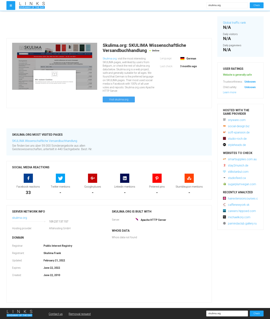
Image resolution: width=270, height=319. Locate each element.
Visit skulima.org (118, 99)
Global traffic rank (234, 22)
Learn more (229, 92)
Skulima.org (110, 58)
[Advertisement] (109, 24)
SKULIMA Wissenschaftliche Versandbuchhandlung (44, 141)
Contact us (56, 314)
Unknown (250, 81)
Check (256, 5)
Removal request (80, 314)
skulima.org (19, 218)
